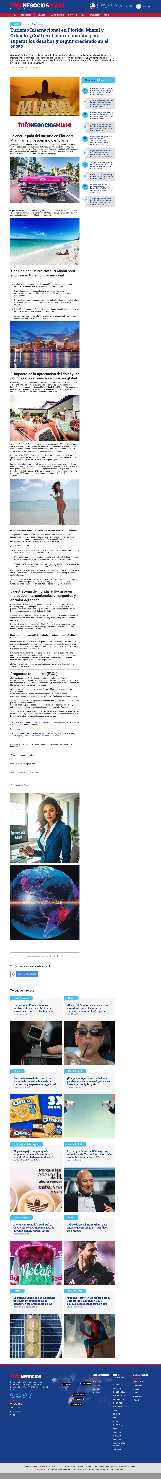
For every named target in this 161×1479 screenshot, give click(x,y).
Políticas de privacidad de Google (87, 1469)
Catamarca (118, 1385)
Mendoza (117, 1418)
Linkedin (97, 1389)
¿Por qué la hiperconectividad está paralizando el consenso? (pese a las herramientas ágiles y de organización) (101, 127)
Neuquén (117, 1421)
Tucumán (117, 1449)
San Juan (117, 1432)
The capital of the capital (26, 1144)
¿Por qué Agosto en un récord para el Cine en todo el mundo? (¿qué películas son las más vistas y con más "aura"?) (101, 201)
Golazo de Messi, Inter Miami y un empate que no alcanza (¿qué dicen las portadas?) (101, 176)
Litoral (116, 1414)
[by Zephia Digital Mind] (80, 1476)
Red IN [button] (107, 15)
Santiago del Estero (119, 1444)
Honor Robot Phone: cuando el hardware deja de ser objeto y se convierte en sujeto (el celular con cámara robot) (101, 91)
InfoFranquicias (120, 1396)
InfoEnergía (119, 1392)
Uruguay (137, 1400)
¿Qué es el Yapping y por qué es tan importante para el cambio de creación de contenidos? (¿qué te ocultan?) (101, 103)
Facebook (97, 1382)
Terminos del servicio (108, 1469)
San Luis (117, 1436)
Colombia (137, 1385)
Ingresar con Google (27, 974)
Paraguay (137, 1396)
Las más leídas (57, 15)
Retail (17, 1071)
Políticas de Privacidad (85, 1466)
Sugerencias (16, 1404)
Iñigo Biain (131, 1466)
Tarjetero (72, 15)
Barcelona (138, 1382)
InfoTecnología (120, 1407)
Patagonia (118, 1425)
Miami (16, 23)
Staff (83, 15)
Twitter (96, 1385)
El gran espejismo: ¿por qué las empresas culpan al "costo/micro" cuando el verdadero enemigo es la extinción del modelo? (101, 140)
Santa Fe (117, 1439)
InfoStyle (117, 1403)
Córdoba (117, 1388)
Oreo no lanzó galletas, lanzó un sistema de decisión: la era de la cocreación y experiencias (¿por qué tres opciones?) (101, 115)
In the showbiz (75, 1290)
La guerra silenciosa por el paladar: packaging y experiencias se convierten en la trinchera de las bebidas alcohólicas (101, 188)
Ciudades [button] (40, 15)
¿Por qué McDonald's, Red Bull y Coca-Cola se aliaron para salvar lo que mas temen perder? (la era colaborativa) (101, 165)
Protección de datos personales (107, 1466)
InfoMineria (118, 1399)
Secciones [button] (26, 15)
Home (14, 15)
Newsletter (94, 15)
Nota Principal (21, 998)
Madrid (136, 1389)
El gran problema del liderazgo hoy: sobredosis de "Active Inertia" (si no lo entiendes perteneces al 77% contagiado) (101, 153)
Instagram (98, 1393)
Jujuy (115, 1410)
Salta (115, 1429)
